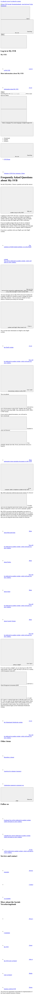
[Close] (14, 41)
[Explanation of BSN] (14, 692)
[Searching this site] (14, 102)
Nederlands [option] (7, 138)
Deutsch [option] (6, 141)
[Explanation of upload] (14, 401)
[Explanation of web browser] (14, 437)
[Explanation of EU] (14, 678)
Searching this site (5, 93)
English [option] (6, 139)
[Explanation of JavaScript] (14, 423)
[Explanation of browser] (14, 500)
